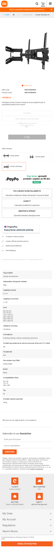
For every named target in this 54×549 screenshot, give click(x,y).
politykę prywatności (36, 469)
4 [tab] (29, 85)
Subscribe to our (17, 433)
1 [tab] (22, 85)
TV (18, 15)
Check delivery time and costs (27, 119)
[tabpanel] (27, 51)
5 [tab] (31, 85)
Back (7, 14)
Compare (27, 113)
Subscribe (9, 452)
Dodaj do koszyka (27, 544)
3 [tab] (26, 85)
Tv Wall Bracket (27, 15)
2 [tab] (24, 85)
